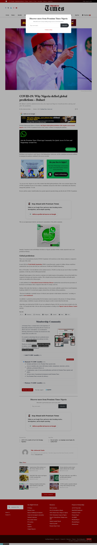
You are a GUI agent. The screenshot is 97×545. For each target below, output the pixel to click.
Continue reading (48, 29)
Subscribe (64, 25)
